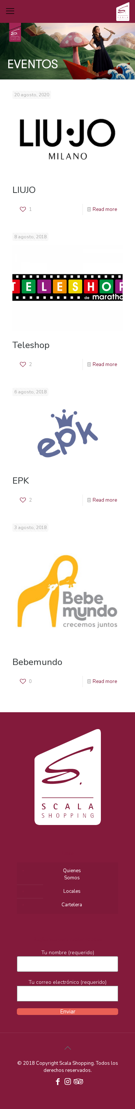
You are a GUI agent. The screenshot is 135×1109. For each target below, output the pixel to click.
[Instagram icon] (67, 1082)
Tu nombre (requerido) (67, 952)
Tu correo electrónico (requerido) (67, 982)
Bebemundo (37, 662)
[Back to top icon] (67, 1048)
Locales (72, 891)
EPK (20, 481)
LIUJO (24, 190)
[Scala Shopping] (122, 11)
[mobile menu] (10, 11)
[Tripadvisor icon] (77, 1082)
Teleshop (31, 345)
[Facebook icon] (58, 1082)
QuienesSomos (72, 874)
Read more (105, 209)
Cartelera (72, 904)
